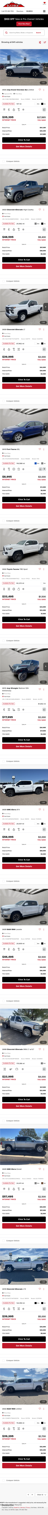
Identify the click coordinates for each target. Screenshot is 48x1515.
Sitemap (22, 1507)
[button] (7, 11)
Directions (20, 11)
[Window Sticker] (44, 469)
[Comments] (44, 109)
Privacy (28, 1507)
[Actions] (44, 90)
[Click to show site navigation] (44, 11)
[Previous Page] (28, 1495)
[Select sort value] (44, 42)
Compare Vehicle (12, 161)
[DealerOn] (8, 1505)
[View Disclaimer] (24, 109)
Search (38, 33)
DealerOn (16, 1507)
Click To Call (24, 139)
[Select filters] (40, 42)
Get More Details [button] (24, 146)
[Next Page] (32, 1495)
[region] (24, 131)
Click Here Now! (24, 24)
